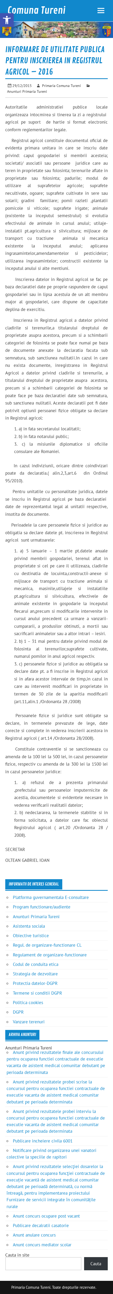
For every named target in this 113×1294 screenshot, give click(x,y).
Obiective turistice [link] (31, 935)
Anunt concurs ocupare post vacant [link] (46, 1216)
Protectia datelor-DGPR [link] (35, 983)
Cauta (95, 1264)
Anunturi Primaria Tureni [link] (27, 91)
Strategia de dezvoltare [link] (35, 974)
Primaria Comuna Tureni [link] (61, 85)
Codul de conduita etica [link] (35, 964)
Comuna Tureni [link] (36, 10)
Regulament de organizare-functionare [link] (50, 955)
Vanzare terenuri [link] (29, 1022)
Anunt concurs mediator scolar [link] (42, 1245)
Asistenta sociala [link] (29, 926)
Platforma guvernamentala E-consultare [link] (51, 897)
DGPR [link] (18, 1012)
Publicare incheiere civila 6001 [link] (43, 1141)
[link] (7, 20)
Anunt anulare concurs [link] (34, 1235)
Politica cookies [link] (28, 1002)
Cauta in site (17, 1255)
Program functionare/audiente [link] (41, 907)
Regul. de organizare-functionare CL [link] (47, 945)
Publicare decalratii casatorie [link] (41, 1225)
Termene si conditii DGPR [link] (37, 993)
